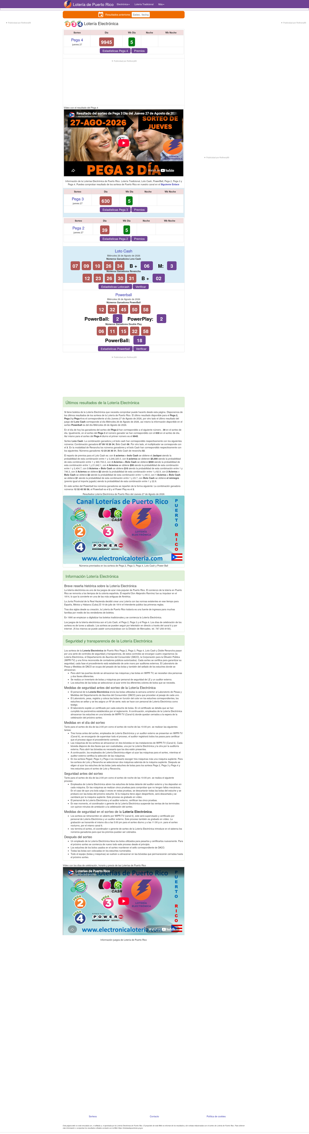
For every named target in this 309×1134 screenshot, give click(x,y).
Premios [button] (139, 51)
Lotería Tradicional (144, 4)
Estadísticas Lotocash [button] (115, 286)
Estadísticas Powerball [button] (115, 349)
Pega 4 (77, 39)
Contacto (154, 1116)
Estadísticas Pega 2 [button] (115, 239)
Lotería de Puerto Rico (93, 4)
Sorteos (93, 1116)
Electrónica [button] (122, 4)
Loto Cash (123, 251)
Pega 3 (78, 198)
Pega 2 (78, 228)
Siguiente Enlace (170, 184)
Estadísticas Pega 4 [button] (115, 51)
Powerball (123, 294)
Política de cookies (216, 1116)
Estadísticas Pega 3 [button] (115, 209)
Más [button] (160, 4)
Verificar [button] (141, 286)
